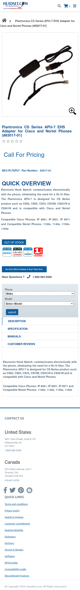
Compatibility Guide (15, 569)
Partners (9, 543)
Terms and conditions (16, 504)
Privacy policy (12, 510)
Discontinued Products (17, 575)
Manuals (14, 336)
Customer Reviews (21, 344)
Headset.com (34, 586)
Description (17, 321)
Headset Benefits (14, 530)
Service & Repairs (14, 549)
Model (8, 299)
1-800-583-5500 (13, 450)
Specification (18, 329)
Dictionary (10, 536)
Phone (8, 289)
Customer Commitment (17, 523)
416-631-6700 (12, 480)
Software (10, 556)
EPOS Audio (11, 562)
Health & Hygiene (14, 517)
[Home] (15, 5)
